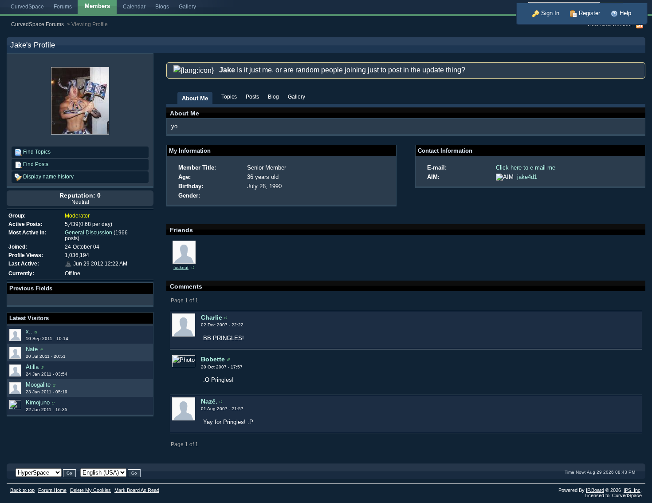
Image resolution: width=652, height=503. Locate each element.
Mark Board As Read (136, 490)
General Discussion (88, 232)
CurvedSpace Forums (37, 24)
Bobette (213, 359)
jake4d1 (527, 177)
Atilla (32, 367)
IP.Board (595, 490)
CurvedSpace (27, 6)
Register (588, 13)
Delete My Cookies (90, 490)
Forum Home (52, 490)
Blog (273, 96)
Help (624, 13)
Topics (229, 96)
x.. (29, 331)
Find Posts (35, 164)
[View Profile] (36, 331)
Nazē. (209, 401)
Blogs (162, 6)
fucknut (181, 267)
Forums (63, 6)
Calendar (134, 6)
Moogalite (38, 384)
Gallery (187, 6)
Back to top (22, 490)
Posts (252, 96)
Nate (32, 349)
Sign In (549, 13)
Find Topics (36, 151)
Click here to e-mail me (525, 167)
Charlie (211, 317)
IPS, (632, 490)
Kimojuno (38, 402)
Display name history (48, 176)
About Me (195, 98)
